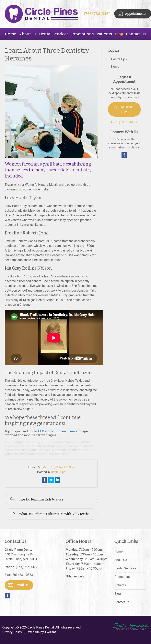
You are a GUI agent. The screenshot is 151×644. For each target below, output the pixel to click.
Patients (104, 34)
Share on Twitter (51, 480)
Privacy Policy (12, 632)
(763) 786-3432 (97, 13)
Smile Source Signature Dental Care (131, 626)
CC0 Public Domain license (57, 431)
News (115, 67)
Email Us (22, 585)
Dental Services (53, 34)
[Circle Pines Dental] (41, 14)
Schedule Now (127, 109)
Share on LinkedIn (57, 480)
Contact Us (136, 34)
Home (10, 34)
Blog (119, 34)
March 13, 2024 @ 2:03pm (59, 467)
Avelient (50, 632)
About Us (27, 34)
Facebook (124, 155)
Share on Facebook (44, 480)
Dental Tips (58, 472)
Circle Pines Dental (41, 627)
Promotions (82, 34)
